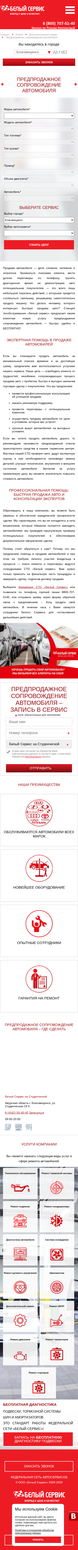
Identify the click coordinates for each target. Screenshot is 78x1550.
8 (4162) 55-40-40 (16, 1112)
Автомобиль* (12, 191)
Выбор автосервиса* (17, 226)
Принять (38, 1540)
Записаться (36, 1112)
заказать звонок (39, 62)
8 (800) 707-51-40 (59, 23)
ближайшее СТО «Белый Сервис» (43, 587)
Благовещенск (27, 52)
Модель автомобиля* (18, 122)
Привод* (9, 165)
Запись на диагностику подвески (38, 1439)
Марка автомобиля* (17, 109)
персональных (33, 756)
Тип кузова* (11, 148)
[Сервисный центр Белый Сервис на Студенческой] (39, 744)
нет (64, 52)
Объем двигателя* (16, 178)
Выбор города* (13, 213)
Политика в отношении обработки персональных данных (34, 1531)
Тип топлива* (12, 135)
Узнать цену (39, 244)
